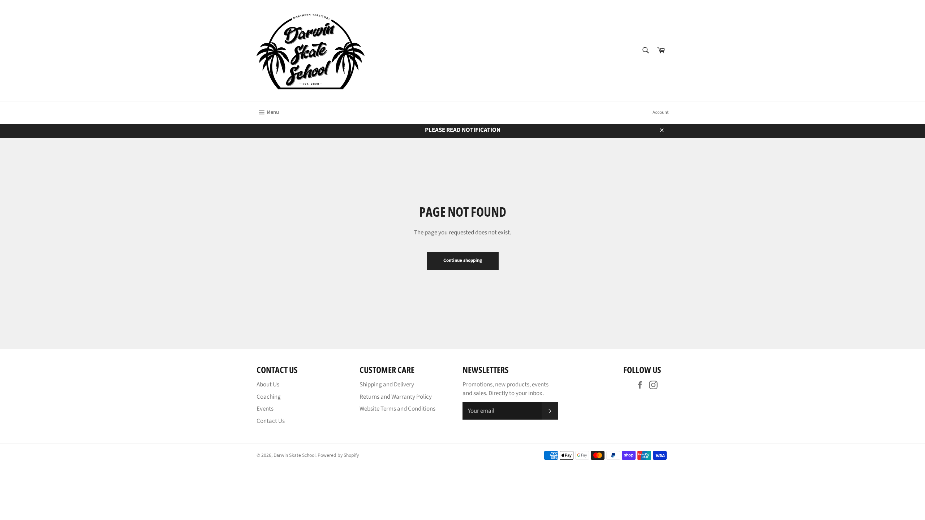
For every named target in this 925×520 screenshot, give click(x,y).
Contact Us (271, 421)
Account (660, 112)
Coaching (269, 397)
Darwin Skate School (294, 455)
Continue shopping (462, 260)
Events (265, 408)
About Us (268, 384)
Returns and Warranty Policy (396, 397)
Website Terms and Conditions (397, 408)
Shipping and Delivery (387, 384)
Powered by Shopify (338, 455)
